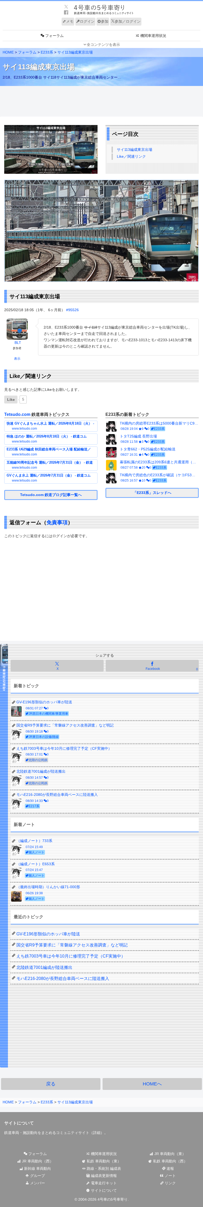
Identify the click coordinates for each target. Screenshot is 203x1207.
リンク (170, 1183)
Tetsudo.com (17, 414)
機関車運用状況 (103, 1154)
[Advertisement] (101, 101)
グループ (37, 1176)
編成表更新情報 (103, 1176)
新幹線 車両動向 (37, 1168)
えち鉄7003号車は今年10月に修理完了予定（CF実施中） (70, 956)
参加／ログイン (128, 21)
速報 (169, 1168)
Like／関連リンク (131, 156)
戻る (51, 1083)
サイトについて (103, 1190)
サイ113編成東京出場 (134, 149)
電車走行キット (103, 1183)
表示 (17, 358)
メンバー (37, 1183)
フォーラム (37, 1154)
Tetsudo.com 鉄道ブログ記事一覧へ (51, 495)
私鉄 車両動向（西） (169, 1161)
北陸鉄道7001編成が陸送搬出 (44, 967)
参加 (104, 21)
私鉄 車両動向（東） (103, 1161)
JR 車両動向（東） (169, 1154)
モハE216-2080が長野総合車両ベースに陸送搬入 (62, 978)
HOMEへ (152, 1083)
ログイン (87, 21)
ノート (170, 1176)
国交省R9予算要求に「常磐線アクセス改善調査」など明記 (72, 945)
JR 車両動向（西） (37, 1161)
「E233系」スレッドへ (152, 493)
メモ (69, 21)
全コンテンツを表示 (103, 44)
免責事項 (57, 522)
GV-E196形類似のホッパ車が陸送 (48, 934)
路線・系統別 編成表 (103, 1168)
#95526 (72, 310)
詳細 (96, 1133)
